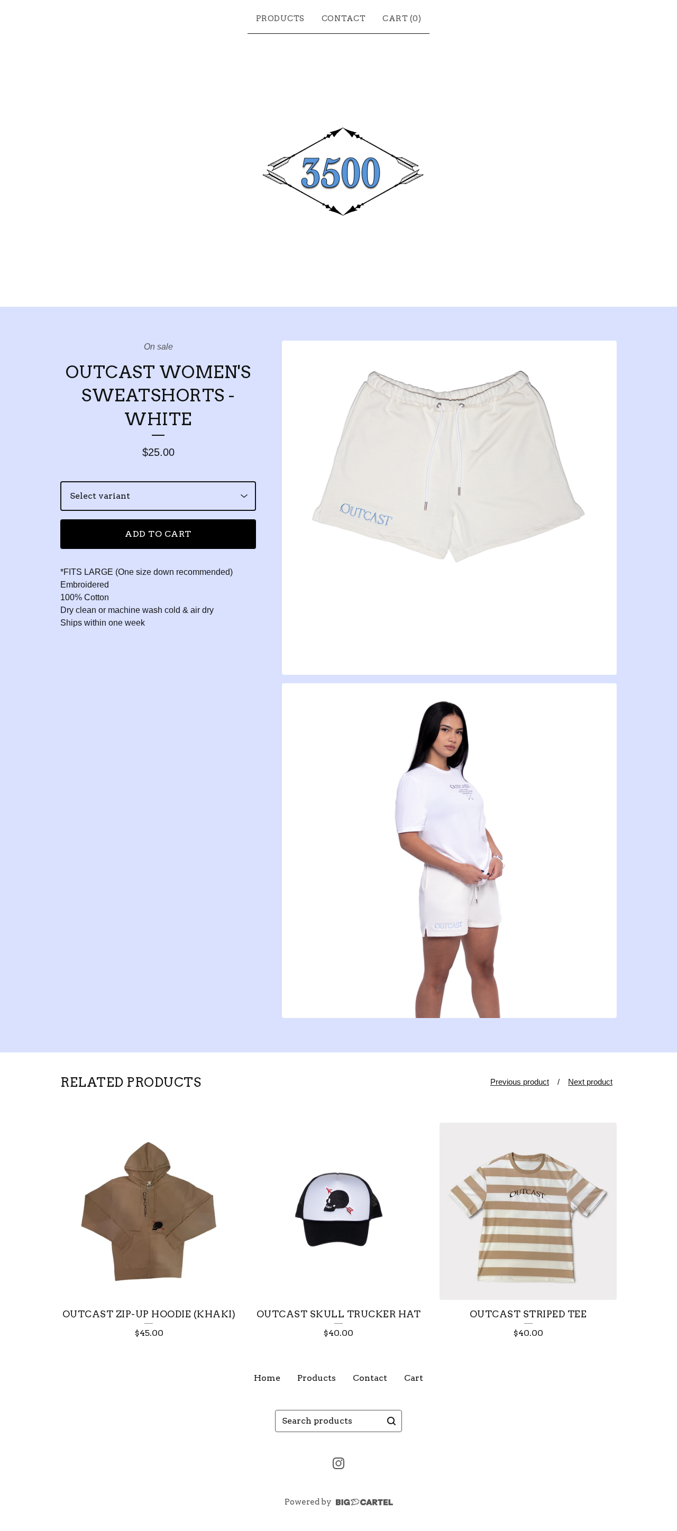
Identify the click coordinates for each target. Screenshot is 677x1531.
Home (267, 1378)
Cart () (401, 18)
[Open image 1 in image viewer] (449, 508)
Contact (344, 18)
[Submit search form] (391, 1421)
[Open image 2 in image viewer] (449, 850)
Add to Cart (158, 534)
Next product (590, 1081)
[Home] (338, 168)
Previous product (519, 1081)
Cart (413, 1378)
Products (280, 18)
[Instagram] (338, 1463)
